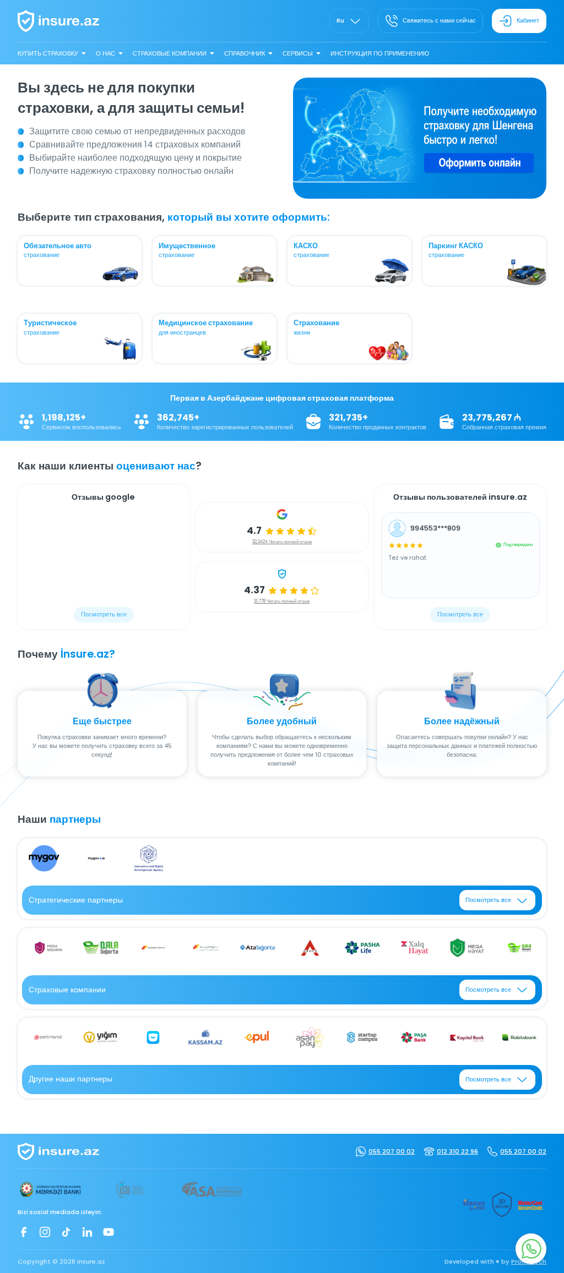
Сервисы (298, 53)
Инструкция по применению (379, 53)
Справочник (244, 53)
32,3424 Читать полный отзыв (282, 542)
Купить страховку (48, 53)
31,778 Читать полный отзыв (282, 601)
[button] (414, 190)
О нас (105, 53)
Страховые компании (170, 53)
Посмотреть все (104, 614)
